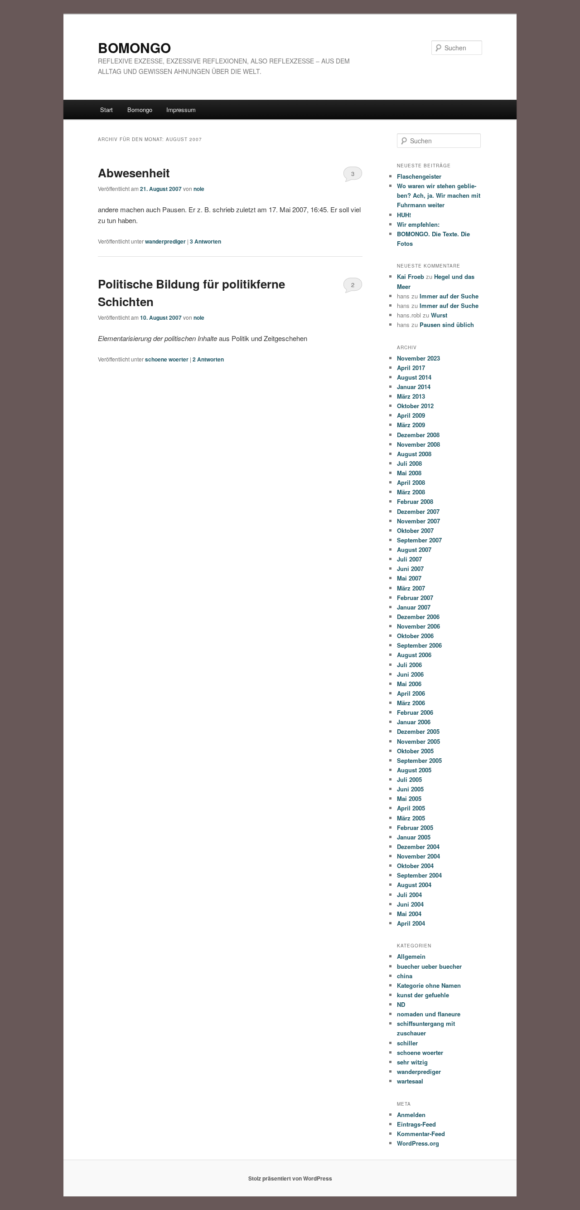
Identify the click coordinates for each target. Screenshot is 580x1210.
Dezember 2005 (418, 731)
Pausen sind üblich (447, 324)
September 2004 (419, 875)
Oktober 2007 (415, 530)
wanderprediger (165, 241)
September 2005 (419, 760)
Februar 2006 (415, 712)
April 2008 (411, 482)
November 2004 (418, 856)
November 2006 (418, 626)
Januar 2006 (413, 721)
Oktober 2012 (415, 405)
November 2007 (418, 521)
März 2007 (411, 588)
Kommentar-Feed (421, 1133)
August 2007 (414, 549)
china (404, 975)
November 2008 (418, 444)
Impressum (181, 109)
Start (106, 109)
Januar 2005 (413, 837)
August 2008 (414, 453)
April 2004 (411, 923)
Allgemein (411, 956)
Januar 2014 (413, 386)
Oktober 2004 (415, 865)
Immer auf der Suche (449, 296)
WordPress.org (418, 1143)
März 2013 (411, 396)
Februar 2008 (415, 501)
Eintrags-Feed (416, 1124)
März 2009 (411, 424)
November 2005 (418, 741)
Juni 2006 (410, 674)
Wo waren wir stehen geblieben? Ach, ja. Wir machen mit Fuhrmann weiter (438, 195)
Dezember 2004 (418, 846)
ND (401, 1004)
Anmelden (411, 1114)
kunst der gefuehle (423, 994)
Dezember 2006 (418, 616)
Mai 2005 (409, 798)
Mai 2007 (409, 578)
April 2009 (411, 415)
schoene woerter (166, 359)
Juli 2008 (409, 463)
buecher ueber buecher (429, 966)
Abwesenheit (134, 172)
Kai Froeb (410, 276)
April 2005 (411, 808)
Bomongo (139, 109)
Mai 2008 (409, 472)
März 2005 (411, 818)
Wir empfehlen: (418, 224)
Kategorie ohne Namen (429, 985)
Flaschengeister (419, 176)
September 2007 (419, 540)
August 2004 (414, 884)
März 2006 (411, 702)
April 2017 (411, 367)
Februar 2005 (415, 827)
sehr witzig (412, 1062)
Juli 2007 (409, 559)
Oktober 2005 (415, 750)
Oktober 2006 (415, 635)
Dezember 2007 (418, 511)
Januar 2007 (413, 607)
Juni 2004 (410, 904)
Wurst (439, 315)
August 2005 (414, 770)
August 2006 (414, 654)
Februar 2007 (415, 597)
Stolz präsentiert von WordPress (290, 1178)
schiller (407, 1043)
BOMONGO (134, 47)
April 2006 (411, 693)
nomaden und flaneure (428, 1014)
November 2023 (418, 358)
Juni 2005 (410, 789)
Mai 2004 (409, 913)
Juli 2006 (409, 664)
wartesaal (410, 1081)
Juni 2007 (410, 568)
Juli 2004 (409, 894)
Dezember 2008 (418, 434)
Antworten (205, 241)
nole (198, 189)
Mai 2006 (409, 683)
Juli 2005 (409, 779)
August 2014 (414, 377)
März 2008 (411, 492)
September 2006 (419, 645)
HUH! (404, 214)
